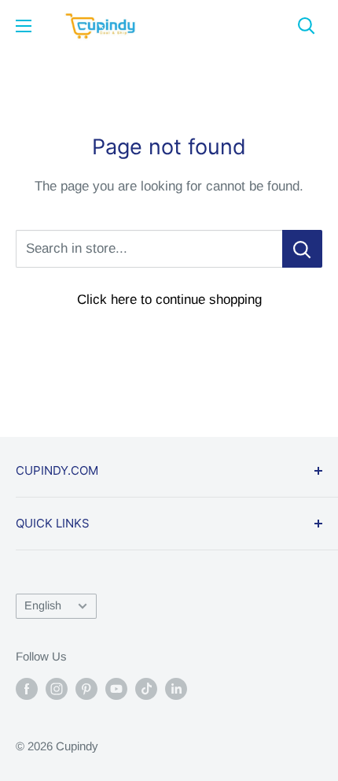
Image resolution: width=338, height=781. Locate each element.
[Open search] (306, 26)
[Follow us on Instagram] (57, 688)
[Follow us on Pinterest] (86, 688)
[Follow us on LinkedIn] (176, 688)
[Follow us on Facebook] (27, 688)
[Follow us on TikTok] (146, 688)
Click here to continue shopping (169, 299)
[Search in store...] (302, 249)
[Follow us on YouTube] (116, 688)
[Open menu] (23, 26)
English (42, 605)
